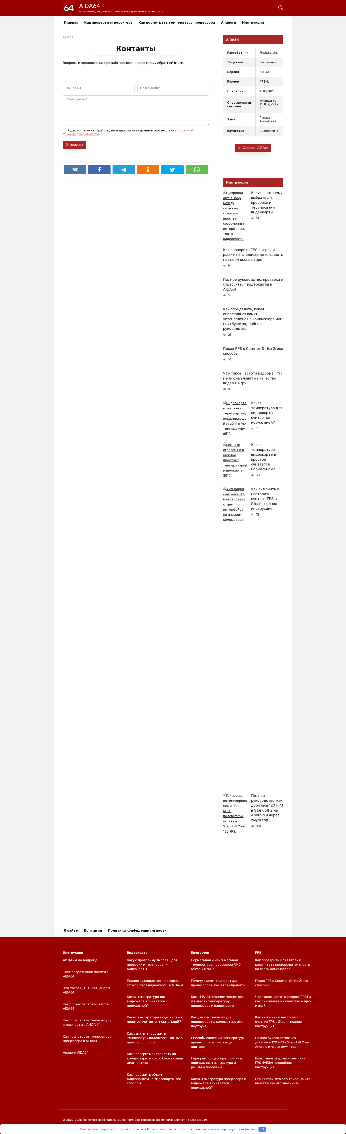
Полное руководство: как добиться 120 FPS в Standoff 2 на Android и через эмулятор (267, 807)
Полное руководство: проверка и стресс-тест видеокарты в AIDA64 (253, 284)
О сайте (71, 930)
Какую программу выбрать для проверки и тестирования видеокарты (267, 202)
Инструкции (253, 22)
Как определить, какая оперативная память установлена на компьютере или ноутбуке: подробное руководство (252, 319)
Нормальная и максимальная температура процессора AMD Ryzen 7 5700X (216, 964)
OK (262, 1129)
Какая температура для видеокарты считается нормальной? (266, 413)
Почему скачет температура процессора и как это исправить (218, 982)
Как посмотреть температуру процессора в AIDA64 (87, 1038)
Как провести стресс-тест (108, 22)
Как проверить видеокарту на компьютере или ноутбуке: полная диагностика (155, 1058)
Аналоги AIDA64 (76, 1052)
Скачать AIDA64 (256, 148)
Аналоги (228, 22)
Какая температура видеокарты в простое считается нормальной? (263, 457)
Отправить (74, 144)
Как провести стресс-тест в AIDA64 (86, 1006)
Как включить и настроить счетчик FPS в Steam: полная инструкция (265, 499)
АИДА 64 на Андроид (80, 960)
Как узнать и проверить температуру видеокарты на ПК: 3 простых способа (155, 1037)
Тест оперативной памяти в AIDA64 (86, 974)
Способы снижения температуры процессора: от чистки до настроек (218, 1042)
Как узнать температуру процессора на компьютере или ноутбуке (217, 1021)
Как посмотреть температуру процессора (177, 22)
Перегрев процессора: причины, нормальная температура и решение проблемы (217, 1062)
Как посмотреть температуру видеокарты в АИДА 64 (87, 1022)
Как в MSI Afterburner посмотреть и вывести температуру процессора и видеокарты (218, 1001)
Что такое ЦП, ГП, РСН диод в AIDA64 (86, 990)
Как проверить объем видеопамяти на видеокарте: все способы (154, 1078)
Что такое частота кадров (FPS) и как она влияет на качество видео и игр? (252, 378)
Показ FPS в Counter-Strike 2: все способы (253, 350)
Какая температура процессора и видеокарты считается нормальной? (218, 1083)
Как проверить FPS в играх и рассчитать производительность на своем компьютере (253, 255)
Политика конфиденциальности (137, 930)
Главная (71, 22)
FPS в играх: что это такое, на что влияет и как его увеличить (282, 1081)
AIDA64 (89, 6)
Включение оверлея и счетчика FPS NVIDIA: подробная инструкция (280, 1062)
